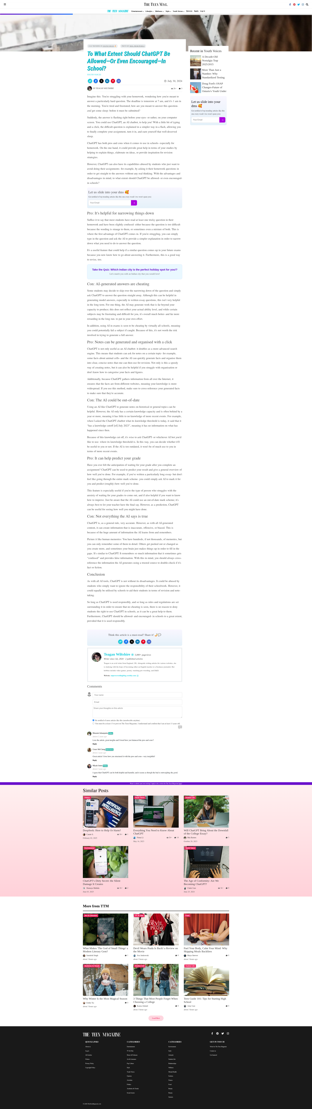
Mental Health (172, 1072)
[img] (5, 4)
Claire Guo (191, 888)
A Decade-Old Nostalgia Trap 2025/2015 (210, 60)
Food (169, 1084)
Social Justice (131, 1093)
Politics (129, 1084)
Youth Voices (108, 46)
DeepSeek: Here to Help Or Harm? (102, 830)
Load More (156, 1018)
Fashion (170, 1076)
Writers (87, 1059)
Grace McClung (99, 749)
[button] (90, 81)
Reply (95, 744)
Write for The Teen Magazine (218, 1046)
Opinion (129, 1076)
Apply (196, 11)
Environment (172, 1046)
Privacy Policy (89, 1063)
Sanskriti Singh (92, 955)
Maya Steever (192, 955)
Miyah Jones (97, 766)
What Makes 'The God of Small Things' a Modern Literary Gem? (105, 950)
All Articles (88, 1055)
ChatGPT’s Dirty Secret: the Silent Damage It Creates (101, 882)
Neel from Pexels (137, 46)
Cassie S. (89, 834)
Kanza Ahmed (142, 1006)
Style (128, 1067)
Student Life (172, 1059)
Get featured (213, 1055)
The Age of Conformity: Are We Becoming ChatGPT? (201, 882)
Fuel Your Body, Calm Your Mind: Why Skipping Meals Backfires (205, 950)
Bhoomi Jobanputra (100, 733)
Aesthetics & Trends (133, 1088)
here (180, 783)
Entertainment (131, 1046)
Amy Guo (191, 1006)
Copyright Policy (90, 1067)
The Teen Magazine (117, 11)
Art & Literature (131, 1059)
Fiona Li (140, 838)
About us (88, 1046)
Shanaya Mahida (92, 888)
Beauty (170, 1088)
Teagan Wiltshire (105, 88)
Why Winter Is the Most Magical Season (105, 998)
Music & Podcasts (132, 1055)
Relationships (172, 1063)
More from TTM (96, 906)
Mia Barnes (191, 838)
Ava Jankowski (143, 955)
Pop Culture (130, 1063)
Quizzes (189, 11)
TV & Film (130, 1051)
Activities (129, 1080)
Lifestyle (170, 1055)
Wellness (171, 1067)
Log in (202, 11)
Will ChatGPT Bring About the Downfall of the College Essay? (206, 832)
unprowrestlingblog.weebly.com (123, 676)
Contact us (213, 1051)
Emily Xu (90, 1003)
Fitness (170, 1080)
